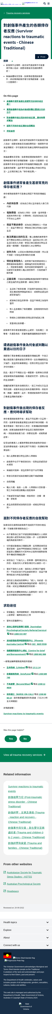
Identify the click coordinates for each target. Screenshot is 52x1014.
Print (42, 56)
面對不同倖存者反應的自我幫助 (21, 126)
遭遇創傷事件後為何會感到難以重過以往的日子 (26, 110)
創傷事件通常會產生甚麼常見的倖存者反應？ (25, 102)
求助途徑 (11, 131)
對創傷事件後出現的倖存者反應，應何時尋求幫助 (26, 119)
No (25, 739)
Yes (11, 739)
